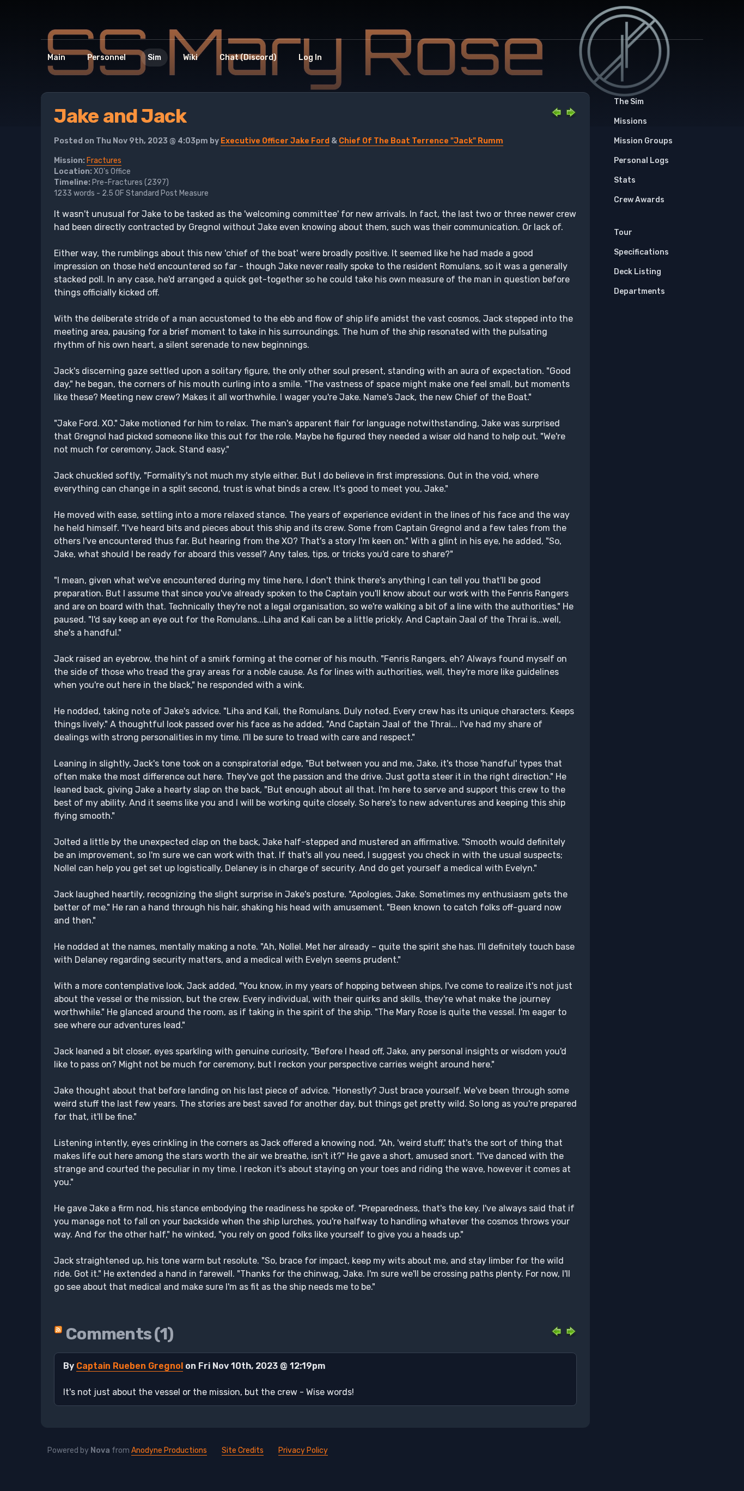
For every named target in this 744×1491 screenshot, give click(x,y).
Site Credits (243, 1450)
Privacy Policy (303, 1450)
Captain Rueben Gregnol (129, 1366)
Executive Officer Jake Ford (275, 141)
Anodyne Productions (169, 1450)
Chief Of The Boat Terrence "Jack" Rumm (421, 141)
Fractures (104, 160)
